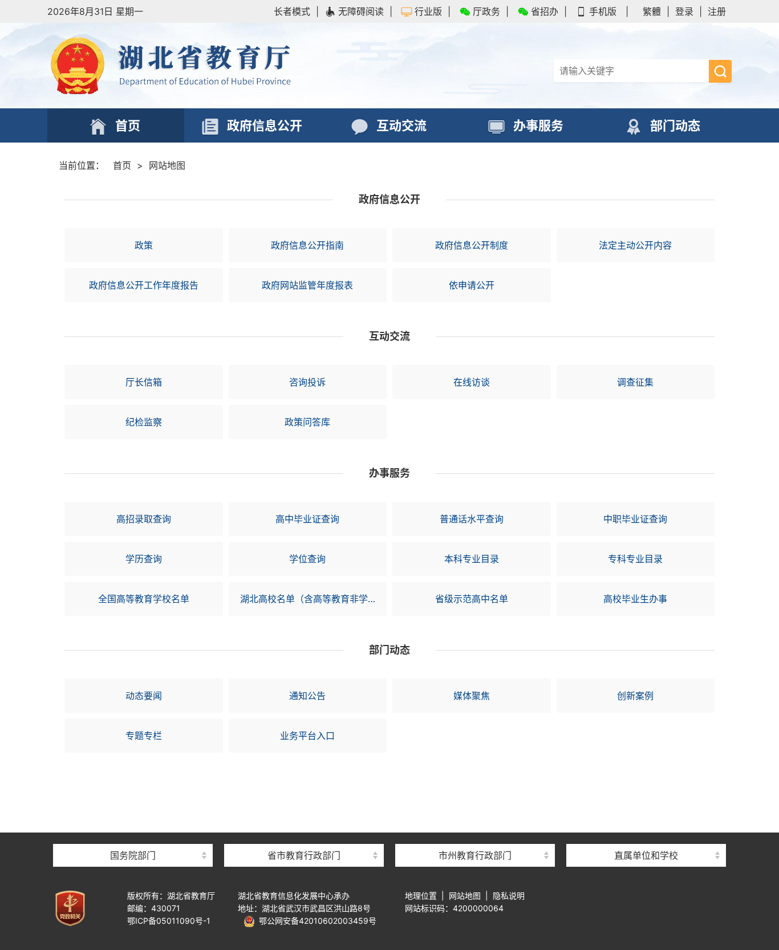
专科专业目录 (635, 559)
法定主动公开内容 (635, 245)
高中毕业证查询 (307, 519)
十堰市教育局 (475, 835)
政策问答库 (307, 422)
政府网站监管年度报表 (307, 285)
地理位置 (421, 895)
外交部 (133, 812)
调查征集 (635, 382)
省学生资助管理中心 (646, 835)
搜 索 (720, 71)
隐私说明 (509, 895)
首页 (122, 165)
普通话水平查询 (472, 519)
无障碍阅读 (361, 11)
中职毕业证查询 (635, 519)
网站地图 (167, 165)
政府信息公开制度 (471, 245)
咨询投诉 (307, 382)
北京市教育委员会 (304, 789)
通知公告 (307, 695)
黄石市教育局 (475, 812)
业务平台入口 (307, 735)
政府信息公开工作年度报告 (143, 285)
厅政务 (486, 11)
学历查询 (143, 559)
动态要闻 (143, 695)
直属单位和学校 (646, 855)
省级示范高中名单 (471, 598)
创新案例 (635, 695)
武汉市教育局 (475, 789)
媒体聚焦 (471, 695)
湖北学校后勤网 (646, 812)
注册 (717, 11)
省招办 (544, 11)
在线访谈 (471, 382)
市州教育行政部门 (475, 855)
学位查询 (307, 559)
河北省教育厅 (304, 835)
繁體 (652, 11)
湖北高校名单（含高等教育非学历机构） (313, 598)
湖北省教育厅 (218, 65)
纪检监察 (143, 422)
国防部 (133, 835)
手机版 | (608, 11)
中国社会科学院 (133, 789)
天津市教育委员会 (304, 812)
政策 (144, 245)
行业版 (428, 11)
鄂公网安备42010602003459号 (315, 920)
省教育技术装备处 (646, 789)
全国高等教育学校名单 (143, 598)
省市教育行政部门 (303, 855)
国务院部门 (133, 855)
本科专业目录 (471, 559)
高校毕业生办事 (635, 598)
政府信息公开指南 (307, 245)
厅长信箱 (143, 382)
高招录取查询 (143, 519)
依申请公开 (471, 285)
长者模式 (292, 11)
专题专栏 (143, 735)
